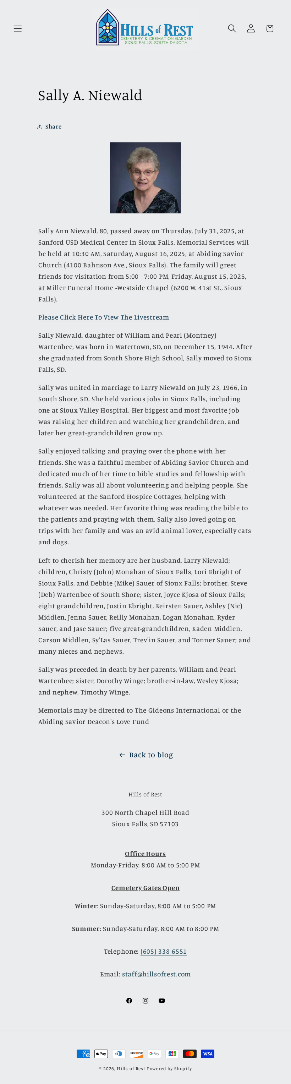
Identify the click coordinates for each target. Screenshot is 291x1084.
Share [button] (53, 126)
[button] (18, 28)
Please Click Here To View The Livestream (103, 317)
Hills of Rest (131, 1068)
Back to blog (151, 754)
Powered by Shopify (169, 1068)
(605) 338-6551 (164, 951)
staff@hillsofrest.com (156, 974)
